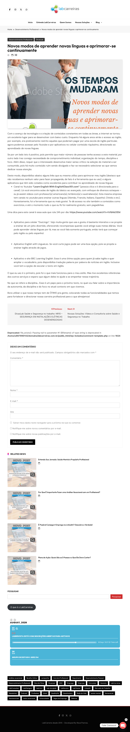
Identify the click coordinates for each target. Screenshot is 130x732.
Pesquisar (13, 591)
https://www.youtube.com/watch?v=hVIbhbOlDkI (95, 212)
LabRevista (65, 688)
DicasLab (39, 40)
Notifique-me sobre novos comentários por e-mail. (36, 428)
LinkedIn (88, 688)
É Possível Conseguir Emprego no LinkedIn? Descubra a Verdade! (65, 525)
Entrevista (92, 683)
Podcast (24, 693)
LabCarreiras (115, 683)
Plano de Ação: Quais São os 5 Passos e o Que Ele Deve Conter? (64, 557)
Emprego (70, 683)
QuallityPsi (55, 693)
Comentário (16, 358)
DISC (61, 683)
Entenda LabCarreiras (46, 22)
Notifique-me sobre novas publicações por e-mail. (36, 434)
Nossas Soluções (82, 22)
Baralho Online (32, 678)
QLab (45, 693)
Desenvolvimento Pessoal (95, 678)
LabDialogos (27, 688)
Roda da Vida (81, 693)
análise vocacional (15, 678)
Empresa (81, 683)
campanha (45, 678)
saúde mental (96, 693)
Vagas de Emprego (60, 698)
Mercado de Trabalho (102, 688)
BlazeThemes (82, 723)
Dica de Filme (39, 683)
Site (12, 412)
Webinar (74, 698)
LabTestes (76, 688)
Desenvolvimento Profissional (20, 40)
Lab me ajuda (51, 688)
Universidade (44, 698)
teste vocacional (29, 698)
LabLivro (39, 688)
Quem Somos (65, 22)
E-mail (14, 401)
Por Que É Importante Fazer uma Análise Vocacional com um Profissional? (69, 492)
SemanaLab (109, 693)
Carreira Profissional (60, 678)
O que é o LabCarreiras (21, 607)
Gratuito (103, 683)
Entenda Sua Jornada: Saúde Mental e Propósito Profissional (63, 459)
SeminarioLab (14, 698)
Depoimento (76, 678)
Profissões (35, 693)
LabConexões (14, 688)
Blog (98, 22)
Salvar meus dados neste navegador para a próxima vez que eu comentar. (47, 423)
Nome (14, 390)
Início (30, 22)
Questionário (67, 693)
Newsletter (13, 693)
